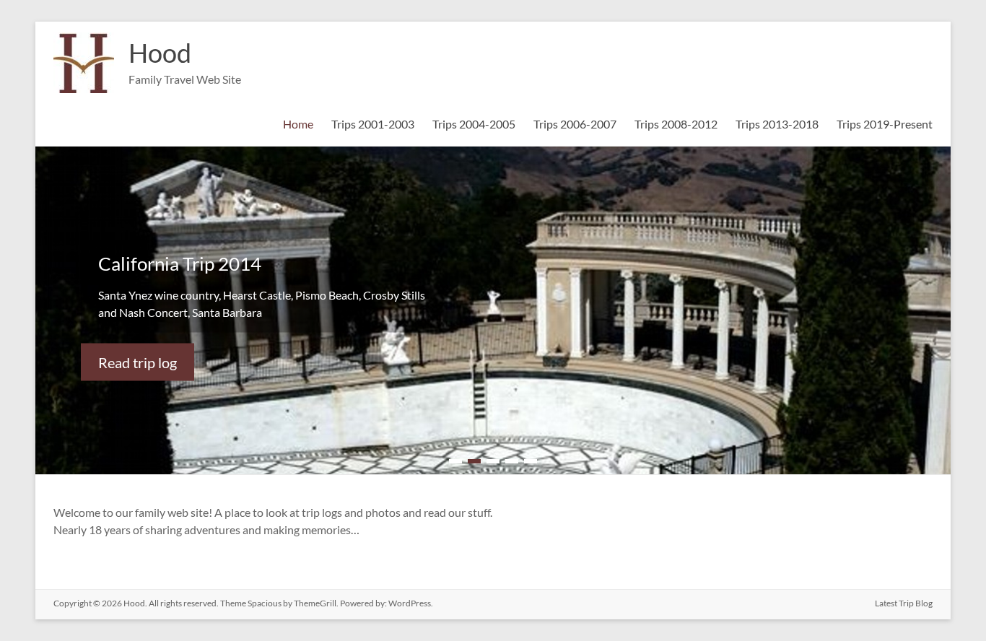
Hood (159, 53)
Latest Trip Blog (904, 603)
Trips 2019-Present (885, 124)
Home (298, 124)
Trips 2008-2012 (675, 124)
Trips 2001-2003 (372, 124)
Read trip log (137, 361)
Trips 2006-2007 (574, 124)
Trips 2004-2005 (473, 124)
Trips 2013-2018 (777, 124)
